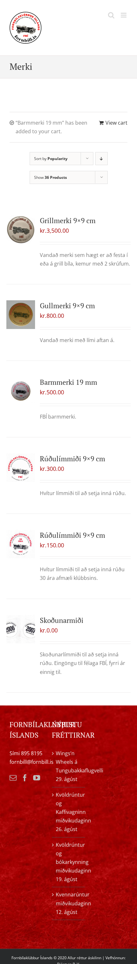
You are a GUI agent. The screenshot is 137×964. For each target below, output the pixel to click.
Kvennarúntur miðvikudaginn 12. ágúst (69, 903)
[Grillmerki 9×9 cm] (20, 229)
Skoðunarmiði (61, 620)
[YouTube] (36, 777)
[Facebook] (24, 777)
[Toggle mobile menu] (124, 15)
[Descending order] (101, 158)
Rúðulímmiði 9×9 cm (72, 458)
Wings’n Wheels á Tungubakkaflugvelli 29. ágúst (69, 766)
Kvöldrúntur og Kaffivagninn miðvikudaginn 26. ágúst (69, 812)
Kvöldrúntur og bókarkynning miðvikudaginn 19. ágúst (69, 862)
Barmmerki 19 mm (68, 382)
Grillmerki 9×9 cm (68, 220)
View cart (116, 122)
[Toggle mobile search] (111, 15)
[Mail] (13, 777)
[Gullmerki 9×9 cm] (20, 314)
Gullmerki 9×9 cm (67, 305)
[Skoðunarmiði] (20, 629)
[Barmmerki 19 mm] (20, 391)
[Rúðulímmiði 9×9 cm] (20, 467)
